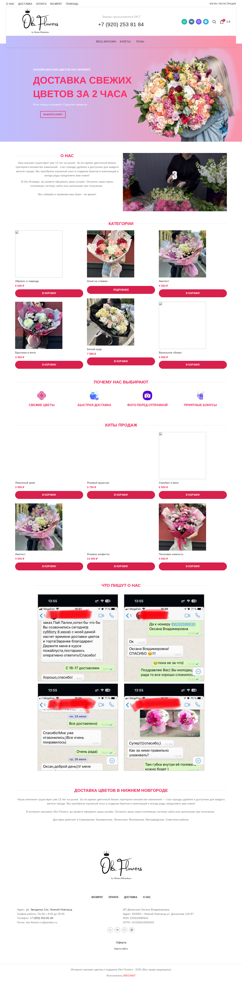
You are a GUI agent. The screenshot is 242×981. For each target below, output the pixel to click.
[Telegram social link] (206, 22)
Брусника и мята (25, 352)
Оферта (121, 942)
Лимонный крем (25, 482)
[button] (49, 293)
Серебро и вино (169, 482)
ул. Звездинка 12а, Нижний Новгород (49, 909)
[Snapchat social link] (199, 22)
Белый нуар (94, 349)
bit (129, 975)
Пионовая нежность (171, 554)
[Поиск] (214, 21)
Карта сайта (121, 948)
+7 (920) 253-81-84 (41, 918)
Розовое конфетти (98, 554)
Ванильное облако (170, 352)
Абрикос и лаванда (27, 281)
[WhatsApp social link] (184, 22)
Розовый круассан (98, 482)
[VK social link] (191, 22)
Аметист (164, 281)
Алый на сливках (97, 281)
